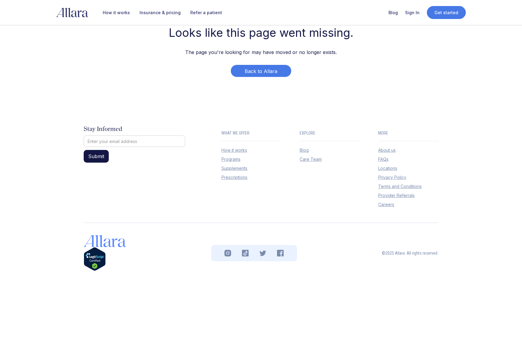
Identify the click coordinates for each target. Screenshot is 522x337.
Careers (386, 204)
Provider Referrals (396, 195)
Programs (230, 159)
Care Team (311, 159)
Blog (304, 150)
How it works (234, 150)
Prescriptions (234, 177)
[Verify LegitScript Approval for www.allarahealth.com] (95, 258)
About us (387, 150)
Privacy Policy (392, 177)
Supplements (234, 168)
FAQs (383, 159)
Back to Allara (261, 71)
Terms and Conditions (400, 186)
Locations (387, 168)
